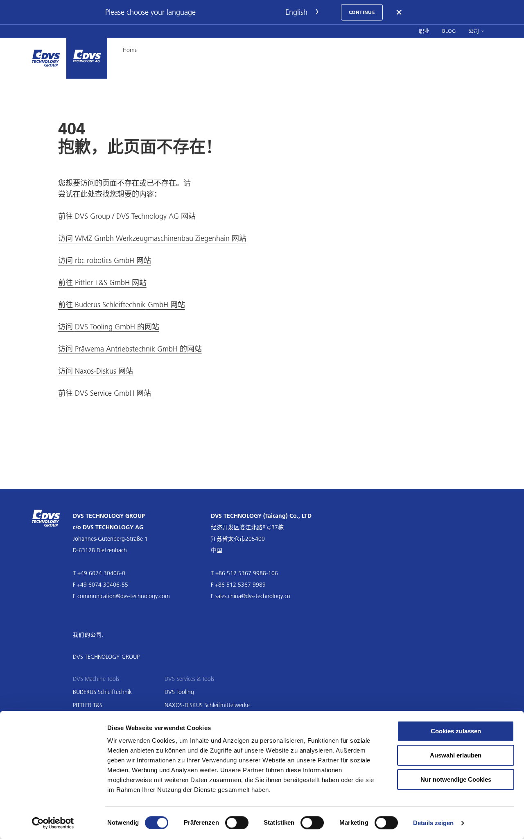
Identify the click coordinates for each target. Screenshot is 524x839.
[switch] (236, 822)
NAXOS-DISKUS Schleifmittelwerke (207, 705)
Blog (449, 30)
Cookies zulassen (456, 731)
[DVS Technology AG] (86, 58)
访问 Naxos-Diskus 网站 (95, 371)
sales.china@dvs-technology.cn (252, 596)
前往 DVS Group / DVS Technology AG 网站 (127, 216)
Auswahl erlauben (455, 755)
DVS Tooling (179, 692)
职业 (424, 30)
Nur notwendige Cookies (455, 779)
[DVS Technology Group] (45, 58)
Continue (362, 12)
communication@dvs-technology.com (123, 596)
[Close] (399, 12)
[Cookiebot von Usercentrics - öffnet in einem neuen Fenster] (53, 823)
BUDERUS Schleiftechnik (102, 692)
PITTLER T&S (87, 705)
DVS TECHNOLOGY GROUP (106, 656)
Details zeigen (433, 822)
